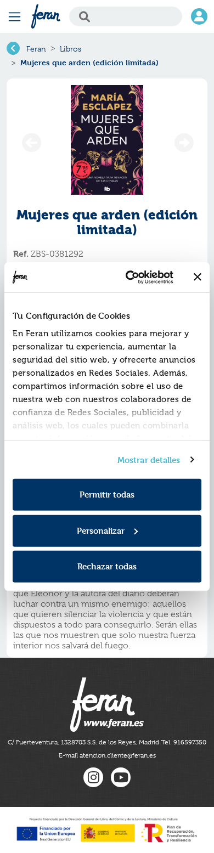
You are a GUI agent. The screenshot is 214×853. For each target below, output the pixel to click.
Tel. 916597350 (183, 742)
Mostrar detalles (149, 459)
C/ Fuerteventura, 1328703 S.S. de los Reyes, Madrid (83, 742)
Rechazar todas (107, 566)
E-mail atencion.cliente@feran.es (107, 755)
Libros (70, 48)
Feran (36, 48)
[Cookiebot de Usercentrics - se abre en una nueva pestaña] (129, 277)
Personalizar (101, 530)
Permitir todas (107, 494)
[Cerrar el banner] (197, 277)
